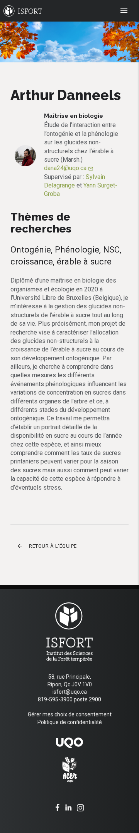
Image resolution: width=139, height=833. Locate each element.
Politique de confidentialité (69, 722)
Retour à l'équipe (47, 546)
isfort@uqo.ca (70, 692)
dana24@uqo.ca (68, 168)
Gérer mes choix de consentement (70, 714)
